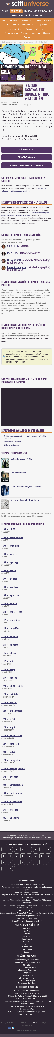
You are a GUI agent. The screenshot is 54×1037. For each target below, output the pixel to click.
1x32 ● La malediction (12, 785)
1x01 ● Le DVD (8, 529)
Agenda (27, 37)
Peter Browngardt (16, 267)
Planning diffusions (44, 20)
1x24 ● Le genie (9, 719)
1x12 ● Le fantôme (10, 620)
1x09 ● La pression (10, 595)
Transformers (27, 939)
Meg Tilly (12, 253)
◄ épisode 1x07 (26, 149)
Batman (27, 933)
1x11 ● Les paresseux (11, 611)
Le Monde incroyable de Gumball (27, 959)
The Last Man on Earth (27, 967)
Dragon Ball (27, 946)
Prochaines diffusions (12, 441)
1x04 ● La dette (9, 554)
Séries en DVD (13, 24)
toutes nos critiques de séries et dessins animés (23, 189)
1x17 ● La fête (8, 661)
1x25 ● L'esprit (8, 727)
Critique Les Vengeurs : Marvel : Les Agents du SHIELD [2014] (27, 1001)
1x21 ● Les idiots (9, 694)
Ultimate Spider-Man (27, 978)
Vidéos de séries (28, 24)
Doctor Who (27, 949)
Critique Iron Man (27, 1009)
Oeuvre (4, 78)
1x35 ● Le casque (9, 809)
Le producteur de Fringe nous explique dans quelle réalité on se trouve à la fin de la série (27, 906)
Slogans (46, 33)
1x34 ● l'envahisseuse (11, 801)
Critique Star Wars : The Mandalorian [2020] (27, 1006)
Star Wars (27, 928)
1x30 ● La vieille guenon (13, 768)
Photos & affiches (11, 33)
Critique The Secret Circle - (27, 998)
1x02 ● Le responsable (12, 537)
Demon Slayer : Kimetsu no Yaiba (27, 962)
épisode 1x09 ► (26, 157)
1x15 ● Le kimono (9, 644)
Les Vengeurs (27, 944)
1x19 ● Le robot (9, 677)
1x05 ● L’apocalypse (11, 562)
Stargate (27, 952)
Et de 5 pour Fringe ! (27, 910)
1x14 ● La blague (9, 636)
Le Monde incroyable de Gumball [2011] (24, 69)
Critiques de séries (9, 20)
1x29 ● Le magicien (10, 760)
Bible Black (27, 964)
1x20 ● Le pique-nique (12, 686)
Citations (24, 33)
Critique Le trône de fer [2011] (27, 993)
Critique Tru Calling (27, 1014)
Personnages (40, 28)
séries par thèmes (15, 28)
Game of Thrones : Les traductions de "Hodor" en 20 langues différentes (27, 901)
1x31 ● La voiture (9, 776)
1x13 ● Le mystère (10, 628)
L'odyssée (27, 972)
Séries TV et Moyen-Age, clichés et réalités (27, 884)
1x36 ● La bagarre (10, 817)
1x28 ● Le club (8, 752)
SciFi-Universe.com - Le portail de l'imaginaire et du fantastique (27, 4)
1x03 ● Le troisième (11, 545)
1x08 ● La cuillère (9, 587)
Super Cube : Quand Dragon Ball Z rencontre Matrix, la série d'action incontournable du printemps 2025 (27, 914)
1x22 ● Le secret (9, 702)
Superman (27, 941)
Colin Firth (12, 245)
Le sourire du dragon (27, 980)
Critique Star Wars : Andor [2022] (27, 990)
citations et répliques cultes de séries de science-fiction (25, 214)
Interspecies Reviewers (27, 970)
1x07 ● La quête (9, 578)
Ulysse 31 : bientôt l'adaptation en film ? (27, 920)
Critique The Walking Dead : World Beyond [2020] (27, 996)
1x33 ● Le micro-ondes (12, 793)
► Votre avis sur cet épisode (26, 165)
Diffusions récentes (11, 445)
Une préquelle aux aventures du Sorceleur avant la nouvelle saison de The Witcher (27, 896)
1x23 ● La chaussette (11, 710)
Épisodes (20, 77)
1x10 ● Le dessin (9, 603)
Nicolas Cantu (14, 260)
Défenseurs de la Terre (27, 983)
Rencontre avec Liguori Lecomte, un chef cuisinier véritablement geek (27, 888)
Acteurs (29, 28)
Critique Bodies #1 (27, 1003)
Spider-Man (27, 936)
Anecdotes (36, 33)
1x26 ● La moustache (11, 735)
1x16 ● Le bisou (8, 653)
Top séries (43, 24)
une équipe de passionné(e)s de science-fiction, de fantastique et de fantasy (27, 836)
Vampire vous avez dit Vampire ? (27, 892)
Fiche (13, 78)
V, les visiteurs (27, 975)
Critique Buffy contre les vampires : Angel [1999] (27, 1011)
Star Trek (27, 931)
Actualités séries (26, 20)
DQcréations (36, 1023)
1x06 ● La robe (8, 570)
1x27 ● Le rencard (10, 743)
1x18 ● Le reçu (8, 669)
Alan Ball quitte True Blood (27, 918)
